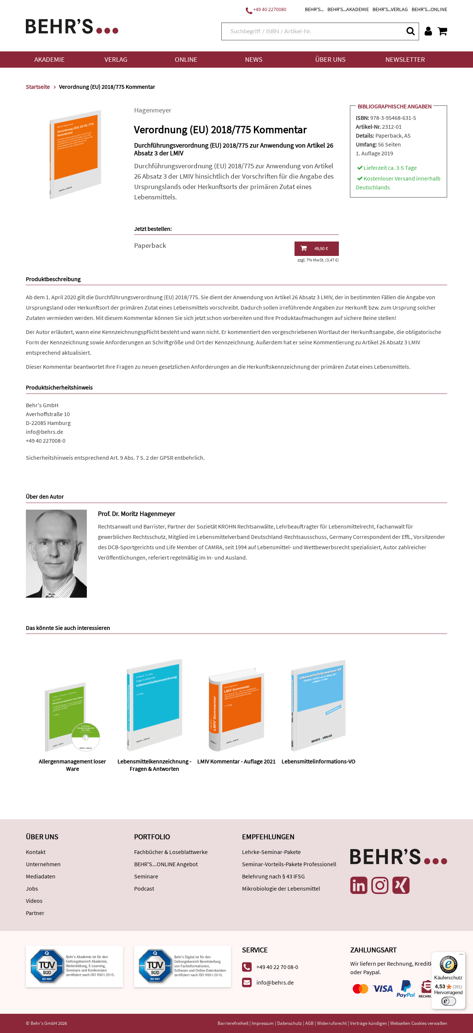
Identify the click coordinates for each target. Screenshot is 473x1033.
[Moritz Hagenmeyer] (56, 553)
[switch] (448, 1001)
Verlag (116, 59)
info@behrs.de (44, 431)
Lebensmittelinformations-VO (318, 761)
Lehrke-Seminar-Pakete (271, 851)
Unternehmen (43, 864)
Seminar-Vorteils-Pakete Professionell (289, 864)
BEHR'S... (314, 9)
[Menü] (461, 956)
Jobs (32, 888)
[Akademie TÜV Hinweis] (182, 965)
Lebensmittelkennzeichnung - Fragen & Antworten (154, 764)
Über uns (330, 59)
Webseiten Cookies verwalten (418, 1023)
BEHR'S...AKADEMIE (348, 9)
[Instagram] (379, 885)
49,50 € (321, 248)
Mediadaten (40, 876)
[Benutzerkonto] (428, 31)
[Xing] (400, 885)
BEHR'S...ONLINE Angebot (166, 864)
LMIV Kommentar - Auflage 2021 (236, 761)
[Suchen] (410, 30)
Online (186, 59)
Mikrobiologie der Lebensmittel (281, 888)
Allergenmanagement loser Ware (72, 764)
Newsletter (405, 59)
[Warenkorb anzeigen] (442, 31)
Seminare (146, 876)
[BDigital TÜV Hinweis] (74, 965)
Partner (35, 912)
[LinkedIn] (358, 885)
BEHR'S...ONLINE (429, 9)
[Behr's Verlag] (72, 25)
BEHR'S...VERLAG (390, 9)
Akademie (49, 59)
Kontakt (35, 851)
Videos (34, 900)
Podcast (144, 888)
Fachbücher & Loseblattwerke (171, 851)
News (253, 59)
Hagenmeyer (152, 110)
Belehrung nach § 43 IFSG (273, 876)
